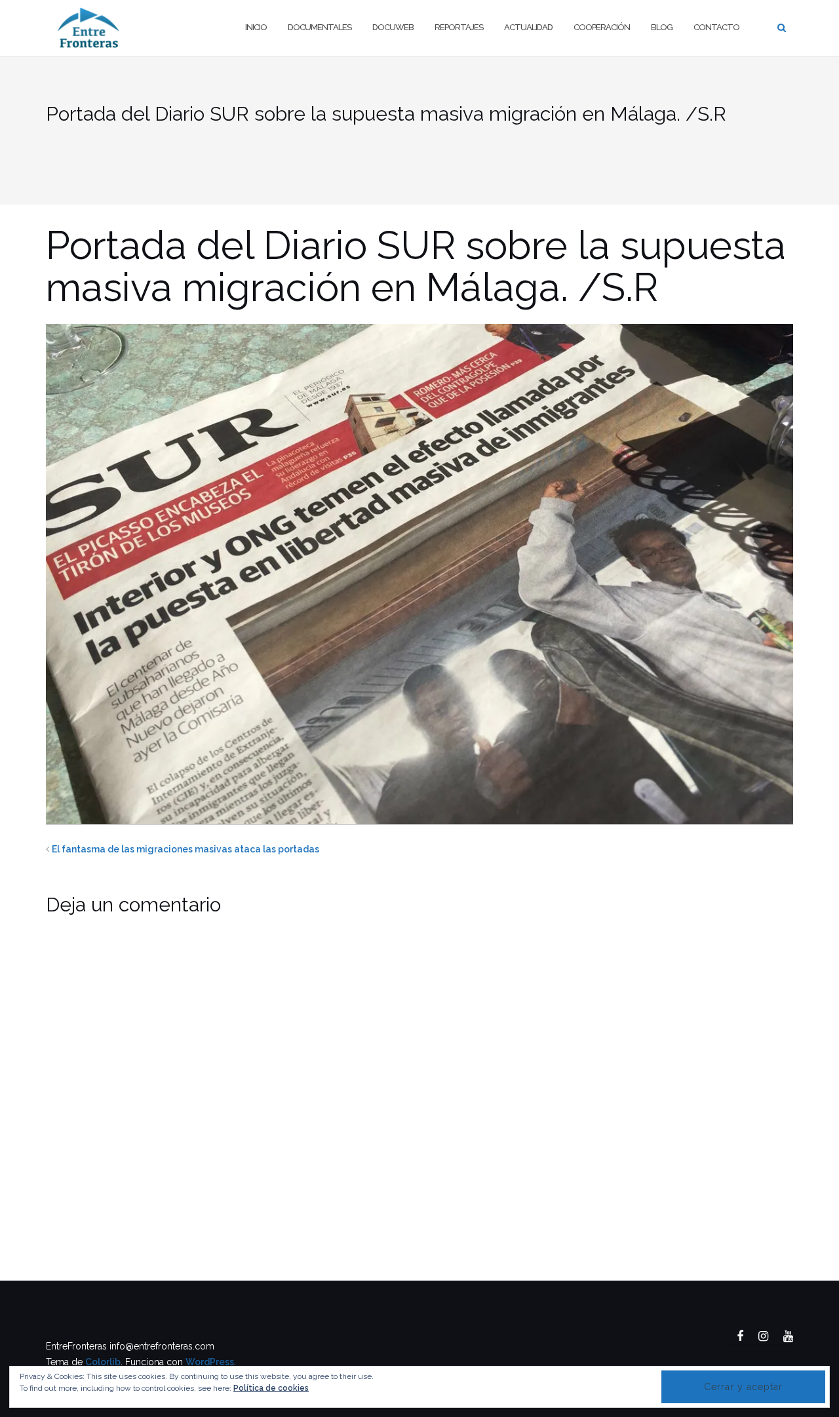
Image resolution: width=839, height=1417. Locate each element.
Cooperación (602, 27)
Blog (662, 27)
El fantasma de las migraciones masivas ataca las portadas (185, 849)
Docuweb (393, 27)
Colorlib (103, 1362)
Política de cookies (271, 1388)
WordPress (209, 1362)
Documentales (319, 27)
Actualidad (528, 27)
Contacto (716, 27)
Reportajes (459, 27)
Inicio (256, 27)
